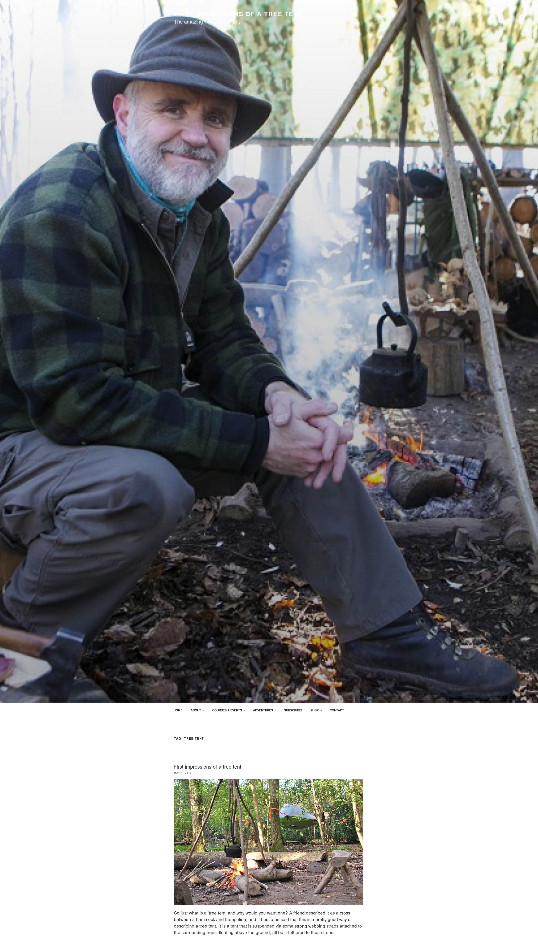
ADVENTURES (263, 710)
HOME (178, 710)
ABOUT (196, 710)
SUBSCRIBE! (293, 710)
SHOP (314, 710)
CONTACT (337, 710)
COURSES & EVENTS (227, 710)
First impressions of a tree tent (207, 766)
